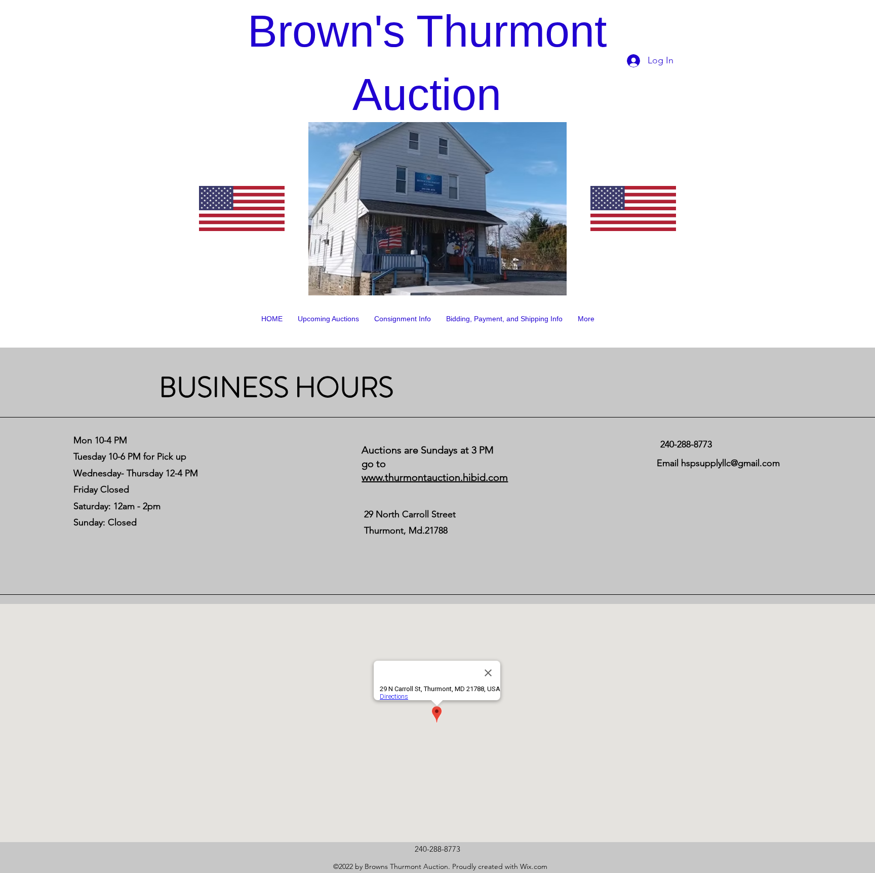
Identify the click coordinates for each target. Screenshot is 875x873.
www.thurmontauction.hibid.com (435, 477)
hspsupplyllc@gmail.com (730, 463)
